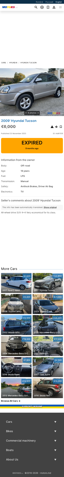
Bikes (9, 431)
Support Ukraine (32, 406)
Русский (49, 2)
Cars (3, 63)
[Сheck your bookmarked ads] (48, 7)
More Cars (9, 269)
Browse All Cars (9, 401)
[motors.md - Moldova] (18, 472)
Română (39, 2)
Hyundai (13, 63)
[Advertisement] (32, 37)
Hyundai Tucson (29, 63)
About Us (12, 459)
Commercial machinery (21, 440)
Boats (10, 450)
